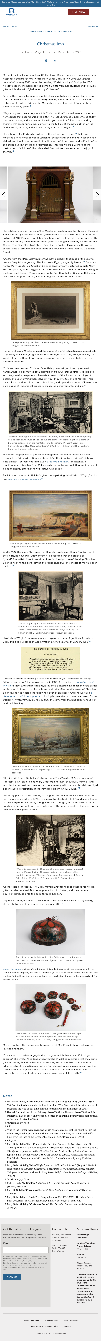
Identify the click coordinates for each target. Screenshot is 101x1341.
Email (7, 1243)
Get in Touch (58, 1251)
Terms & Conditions (31, 1321)
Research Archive (46, 31)
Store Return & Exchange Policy (44, 1326)
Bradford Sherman (57, 461)
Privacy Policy (51, 1321)
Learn (32, 31)
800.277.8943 (58, 1248)
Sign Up (12, 1277)
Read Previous (10, 26)
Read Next (93, 26)
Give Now (78, 12)
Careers (67, 1326)
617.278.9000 (58, 1245)
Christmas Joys (64, 31)
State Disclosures (71, 1321)
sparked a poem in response (24, 479)
